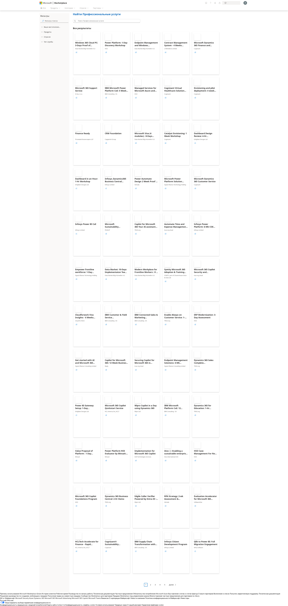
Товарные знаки (121, 605)
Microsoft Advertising (63, 598)
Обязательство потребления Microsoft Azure (150, 594)
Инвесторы (185, 598)
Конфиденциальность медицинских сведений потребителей (23, 605)
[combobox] (107, 21)
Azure (31, 598)
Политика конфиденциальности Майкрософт (162, 598)
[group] (76, 52)
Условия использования (104, 605)
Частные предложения (124, 594)
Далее (171, 585)
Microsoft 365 (50, 598)
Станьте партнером (205, 594)
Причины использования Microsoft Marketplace (18, 594)
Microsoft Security (22, 598)
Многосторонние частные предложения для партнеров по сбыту (174, 596)
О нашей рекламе (134, 605)
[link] (86, 53)
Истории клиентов (49, 594)
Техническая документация (104, 594)
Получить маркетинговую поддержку (244, 594)
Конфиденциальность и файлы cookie (80, 605)
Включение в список (221, 594)
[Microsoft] (46, 3)
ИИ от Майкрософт (7, 598)
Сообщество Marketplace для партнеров (96, 596)
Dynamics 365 (39, 598)
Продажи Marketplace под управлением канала (131, 596)
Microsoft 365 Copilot (80, 598)
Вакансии (105, 598)
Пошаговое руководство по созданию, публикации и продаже (23, 596)
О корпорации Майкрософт (119, 598)
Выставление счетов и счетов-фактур (183, 594)
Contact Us (61, 605)
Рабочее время (62, 594)
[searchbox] (56, 20)
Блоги (39, 594)
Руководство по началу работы (81, 594)
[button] (74, 21)
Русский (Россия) (7, 600)
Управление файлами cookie (152, 605)
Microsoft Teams (94, 598)
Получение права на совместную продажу (64, 596)
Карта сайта (51, 605)
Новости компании (137, 598)
